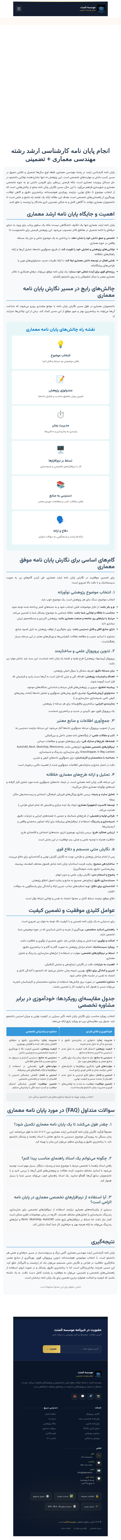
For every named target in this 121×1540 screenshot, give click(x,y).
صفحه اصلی (50, 1414)
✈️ (90, 1396)
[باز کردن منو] (19, 9)
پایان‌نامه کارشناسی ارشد (89, 1418)
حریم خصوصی (95, 1528)
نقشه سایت (65, 1528)
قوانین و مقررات (80, 1528)
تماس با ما (51, 1438)
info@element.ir (85, 1472)
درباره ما (52, 1418)
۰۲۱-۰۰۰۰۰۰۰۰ (86, 1457)
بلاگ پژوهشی (49, 1423)
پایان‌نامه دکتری (93, 1423)
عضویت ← (52, 1349)
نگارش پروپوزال (93, 1414)
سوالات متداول (49, 1428)
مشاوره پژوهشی (92, 1433)
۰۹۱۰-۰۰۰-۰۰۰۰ (86, 1465)
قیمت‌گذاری (51, 1433)
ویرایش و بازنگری (92, 1438)
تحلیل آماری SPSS (92, 1428)
